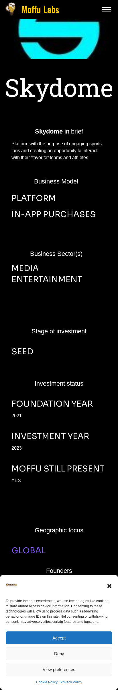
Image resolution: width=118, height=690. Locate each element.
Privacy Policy (71, 682)
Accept (59, 637)
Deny (59, 653)
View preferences (59, 669)
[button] (109, 586)
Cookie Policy (47, 682)
